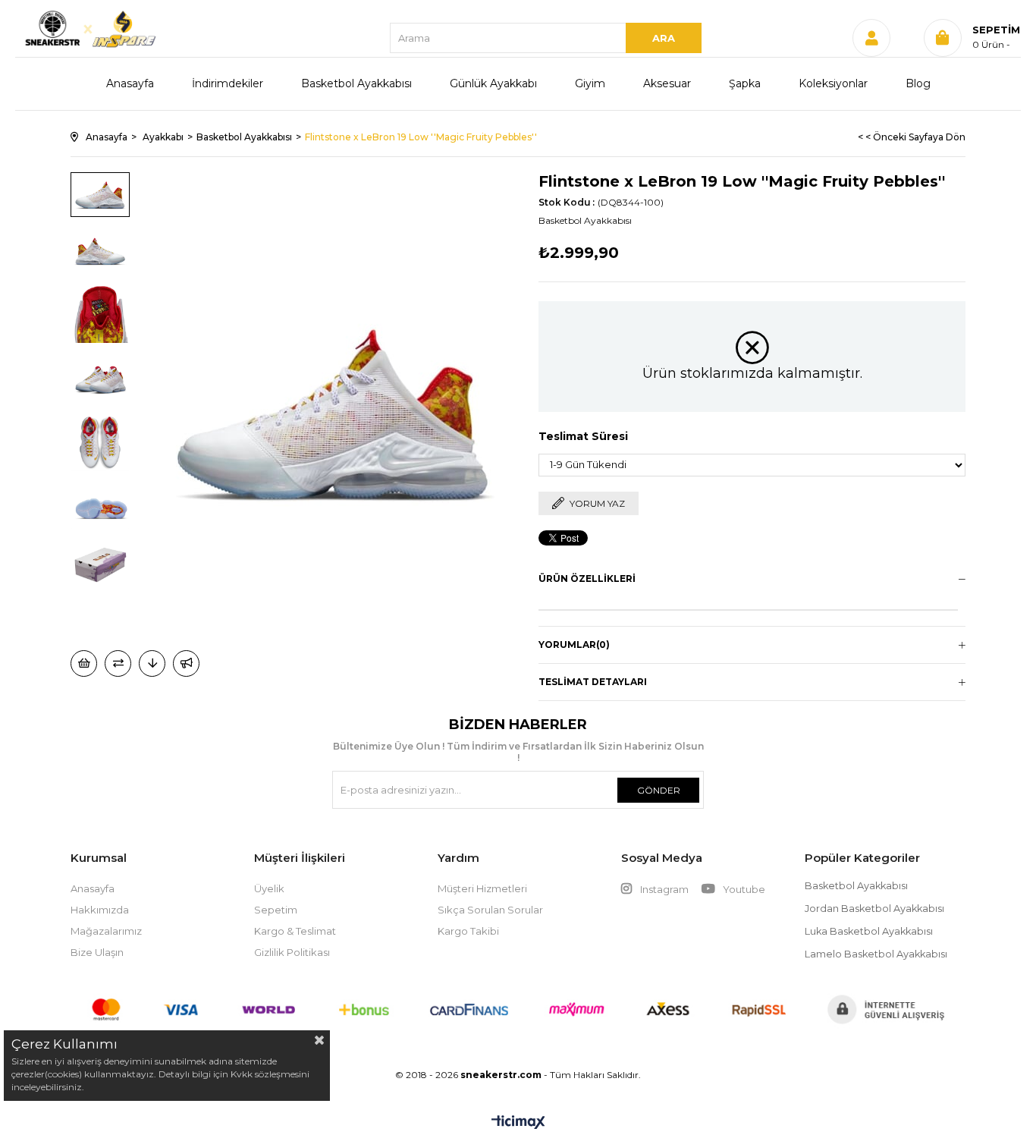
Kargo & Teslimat (295, 931)
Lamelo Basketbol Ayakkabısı (876, 954)
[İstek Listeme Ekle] (84, 663)
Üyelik (269, 888)
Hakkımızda (100, 910)
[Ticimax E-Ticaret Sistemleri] (518, 1123)
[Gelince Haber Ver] (186, 663)
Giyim (590, 83)
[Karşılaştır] (118, 663)
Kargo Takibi (468, 931)
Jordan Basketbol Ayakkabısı (874, 908)
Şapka (745, 83)
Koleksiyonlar (833, 83)
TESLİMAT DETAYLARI (592, 681)
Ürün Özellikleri (587, 578)
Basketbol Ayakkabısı (356, 83)
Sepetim (275, 910)
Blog (918, 83)
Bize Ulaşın (97, 952)
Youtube (742, 889)
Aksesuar (667, 83)
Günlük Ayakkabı (493, 83)
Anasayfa (130, 83)
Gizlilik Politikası (292, 952)
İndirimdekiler (227, 83)
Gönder (658, 790)
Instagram (664, 889)
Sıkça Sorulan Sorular (490, 910)
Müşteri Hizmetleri (482, 888)
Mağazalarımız (106, 931)
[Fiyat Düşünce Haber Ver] (152, 663)
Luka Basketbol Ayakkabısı (869, 931)
